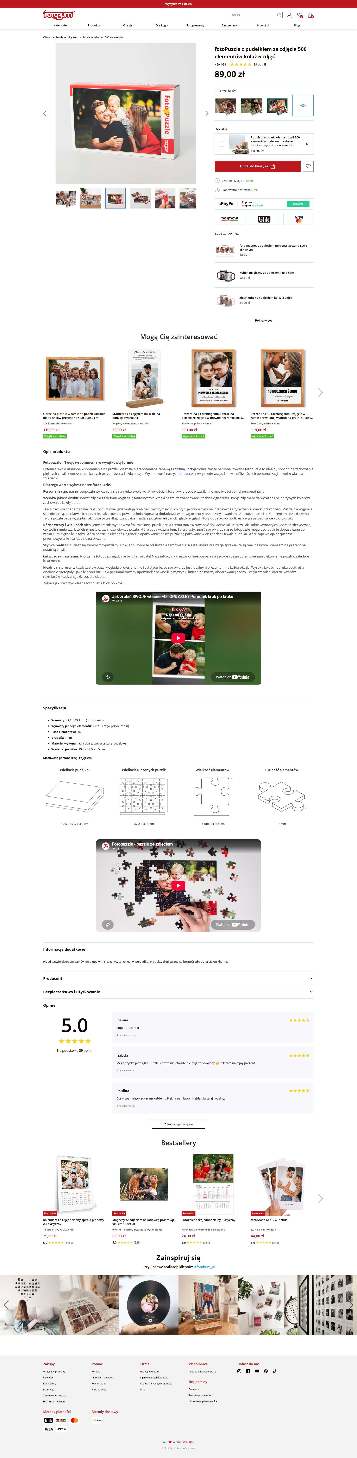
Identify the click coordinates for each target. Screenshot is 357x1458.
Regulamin (195, 1389)
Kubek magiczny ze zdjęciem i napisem (266, 273)
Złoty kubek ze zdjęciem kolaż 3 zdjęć (265, 298)
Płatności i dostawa (103, 1377)
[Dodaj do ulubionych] (308, 166)
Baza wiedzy (99, 1389)
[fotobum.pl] (59, 15)
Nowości (263, 25)
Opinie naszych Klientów (154, 1377)
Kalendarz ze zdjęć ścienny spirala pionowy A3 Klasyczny (73, 1222)
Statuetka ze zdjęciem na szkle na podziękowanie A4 (136, 416)
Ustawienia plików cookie (203, 1401)
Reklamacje (98, 1383)
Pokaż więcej (264, 320)
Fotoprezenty (195, 25)
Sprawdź (298, 203)
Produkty (94, 25)
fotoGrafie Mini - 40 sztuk (269, 1220)
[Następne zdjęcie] (202, 113)
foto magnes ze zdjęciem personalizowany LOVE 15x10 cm (273, 247)
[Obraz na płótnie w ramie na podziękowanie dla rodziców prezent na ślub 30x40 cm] (74, 378)
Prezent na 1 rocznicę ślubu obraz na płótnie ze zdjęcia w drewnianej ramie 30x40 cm (213, 416)
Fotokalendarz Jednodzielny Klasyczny (209, 1220)
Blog (297, 25)
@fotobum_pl (204, 1267)
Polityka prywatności (200, 1395)
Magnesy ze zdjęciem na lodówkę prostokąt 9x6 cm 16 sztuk (143, 1222)
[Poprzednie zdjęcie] (49, 113)
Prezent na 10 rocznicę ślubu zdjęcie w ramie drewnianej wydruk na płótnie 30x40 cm (281, 416)
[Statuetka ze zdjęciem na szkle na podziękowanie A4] (143, 378)
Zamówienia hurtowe (55, 1395)
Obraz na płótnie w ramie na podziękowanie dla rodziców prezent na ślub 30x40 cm (74, 416)
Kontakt (96, 1371)
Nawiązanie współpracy (202, 1371)
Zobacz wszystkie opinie (178, 1124)
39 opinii (260, 64)
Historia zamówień (54, 1401)
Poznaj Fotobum (149, 1371)
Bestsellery (229, 25)
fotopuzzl (186, 473)
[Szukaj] (279, 15)
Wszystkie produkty (54, 1371)
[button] (319, 392)
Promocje (48, 1389)
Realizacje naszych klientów (156, 1383)
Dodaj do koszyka (254, 166)
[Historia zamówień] (289, 15)
